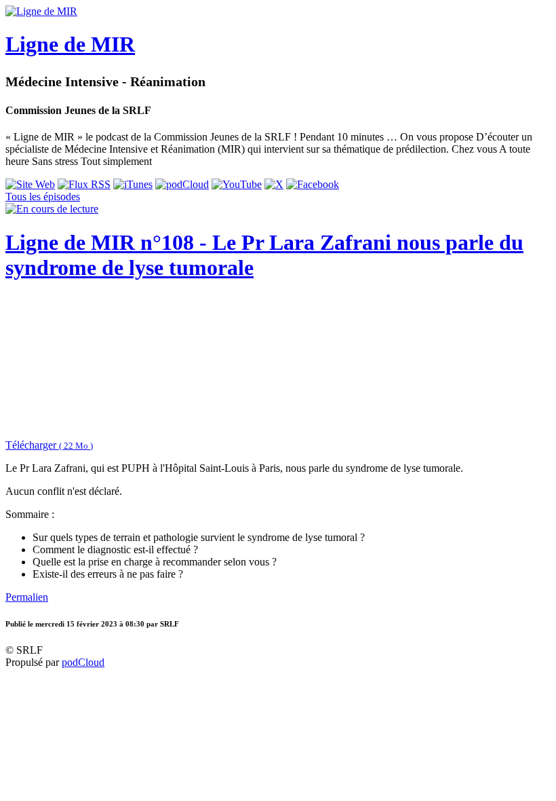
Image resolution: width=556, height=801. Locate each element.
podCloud (83, 662)
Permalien (26, 597)
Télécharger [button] (49, 445)
